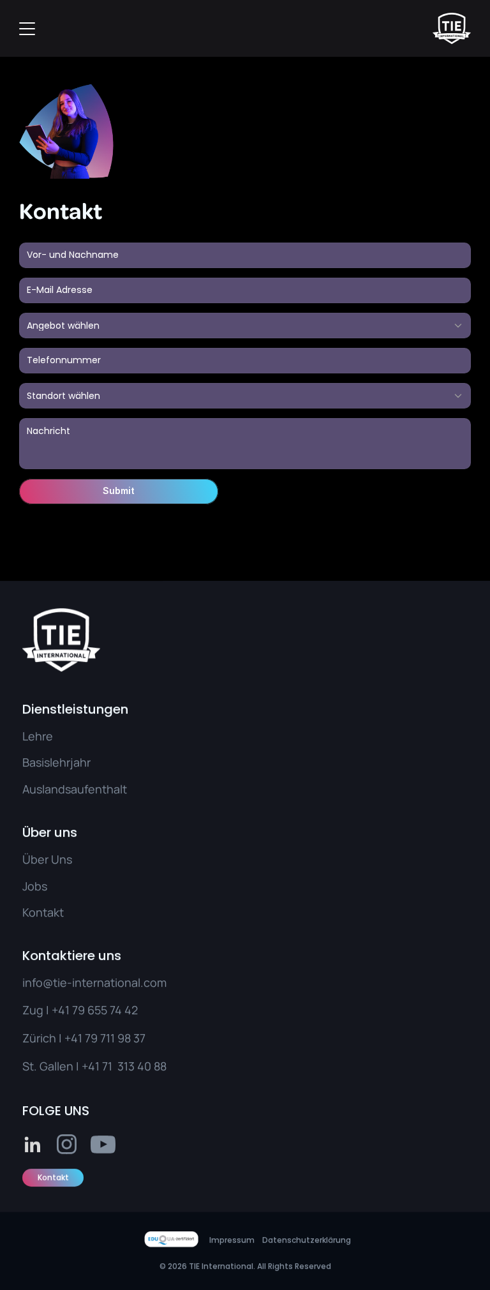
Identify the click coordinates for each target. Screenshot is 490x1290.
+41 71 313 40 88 (124, 1066)
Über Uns (47, 859)
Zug (32, 1009)
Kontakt (43, 912)
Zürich (39, 1038)
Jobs (34, 885)
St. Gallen (47, 1066)
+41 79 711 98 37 (104, 1038)
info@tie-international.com (94, 982)
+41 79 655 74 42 (95, 1009)
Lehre (37, 736)
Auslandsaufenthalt (74, 788)
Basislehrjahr (56, 762)
